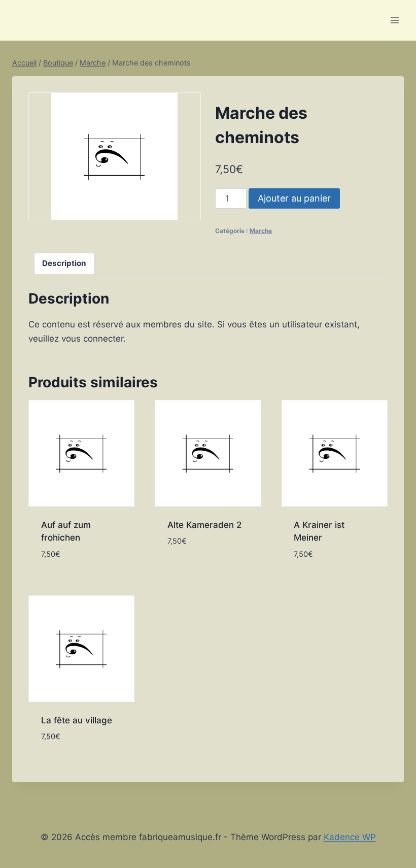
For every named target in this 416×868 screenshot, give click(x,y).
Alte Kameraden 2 (204, 525)
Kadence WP (350, 837)
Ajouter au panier (294, 198)
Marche (261, 231)
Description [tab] (64, 263)
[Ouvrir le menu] (394, 20)
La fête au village (76, 720)
